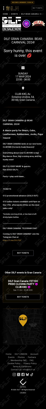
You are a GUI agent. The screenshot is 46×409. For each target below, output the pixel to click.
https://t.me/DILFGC (12, 240)
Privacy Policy (30, 363)
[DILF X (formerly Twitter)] (18, 374)
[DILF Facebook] (23, 374)
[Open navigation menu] (4, 8)
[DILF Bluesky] (27, 374)
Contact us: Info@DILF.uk (23, 370)
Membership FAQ (19, 360)
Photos (21, 357)
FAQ (31, 360)
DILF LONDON (21, 354)
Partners (32, 357)
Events (14, 14)
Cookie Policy (14, 363)
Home (5, 14)
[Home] (12, 8)
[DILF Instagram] (14, 374)
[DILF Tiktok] (31, 374)
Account (34, 354)
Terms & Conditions (22, 366)
